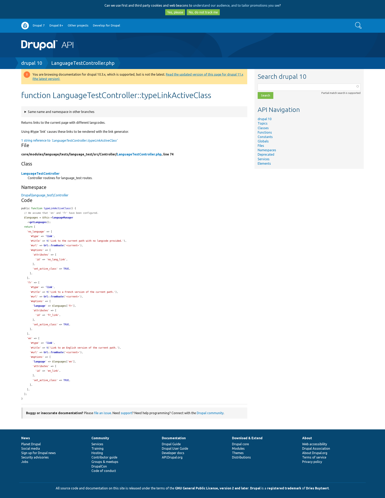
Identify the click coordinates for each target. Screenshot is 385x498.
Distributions (241, 457)
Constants (265, 137)
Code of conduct (103, 471)
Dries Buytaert (317, 488)
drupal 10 (31, 63)
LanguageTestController (40, 173)
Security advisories (35, 457)
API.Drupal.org (172, 457)
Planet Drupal (31, 444)
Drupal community (210, 413)
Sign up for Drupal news (38, 453)
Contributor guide (104, 457)
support (126, 413)
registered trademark (284, 488)
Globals (263, 141)
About (307, 438)
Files (261, 145)
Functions (265, 132)
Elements (264, 163)
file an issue (102, 413)
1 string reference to (69, 140)
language (39, 305)
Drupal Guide (171, 444)
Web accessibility (314, 444)
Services (264, 159)
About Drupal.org (314, 453)
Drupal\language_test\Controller (44, 195)
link (49, 236)
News (25, 438)
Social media (30, 448)
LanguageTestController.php (82, 63)
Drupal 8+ (56, 25)
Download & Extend (247, 438)
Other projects (78, 25)
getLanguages (38, 222)
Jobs (24, 462)
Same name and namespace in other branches (61, 112)
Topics (262, 123)
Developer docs (173, 453)
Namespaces (267, 150)
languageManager (62, 217)
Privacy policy (312, 462)
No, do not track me (203, 12)
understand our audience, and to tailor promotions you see (236, 5)
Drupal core (240, 444)
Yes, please (175, 12)
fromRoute (57, 245)
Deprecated (266, 154)
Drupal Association (316, 448)
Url (46, 245)
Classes (263, 128)
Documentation (174, 438)
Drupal (255, 488)
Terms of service (314, 457)
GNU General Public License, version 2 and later (212, 488)
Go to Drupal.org (25, 25)
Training (97, 448)
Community (100, 438)
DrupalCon (99, 466)
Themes (238, 453)
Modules (238, 448)
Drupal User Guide (175, 448)
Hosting (97, 453)
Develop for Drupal (106, 25)
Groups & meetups (104, 462)
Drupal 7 (39, 25)
